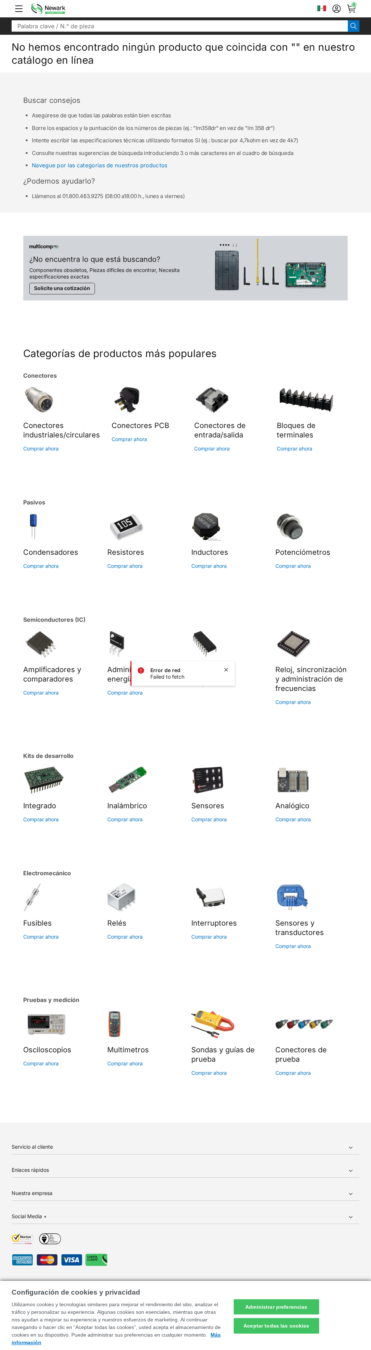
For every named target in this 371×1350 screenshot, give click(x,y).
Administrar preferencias (276, 1306)
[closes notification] (226, 670)
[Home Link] (59, 8)
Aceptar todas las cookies (276, 1326)
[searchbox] (180, 26)
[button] (18, 8)
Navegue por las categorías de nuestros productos (99, 165)
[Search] (353, 26)
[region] (185, 1315)
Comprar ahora (41, 448)
